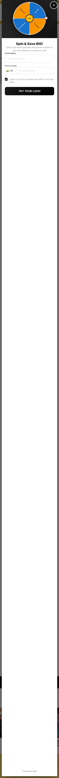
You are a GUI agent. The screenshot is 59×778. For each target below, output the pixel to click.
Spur (35, 771)
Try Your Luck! (30, 91)
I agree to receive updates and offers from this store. (31, 80)
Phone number (11, 66)
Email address (10, 53)
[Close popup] (54, 5)
